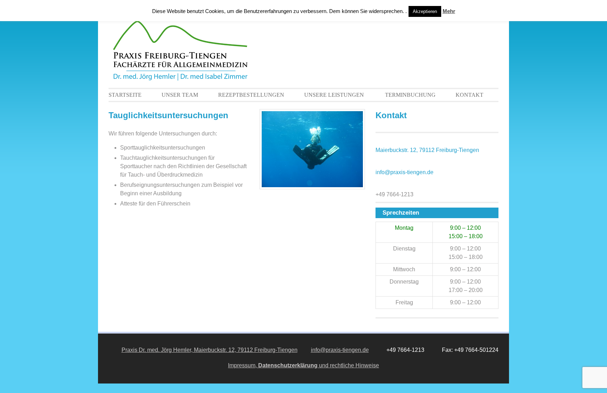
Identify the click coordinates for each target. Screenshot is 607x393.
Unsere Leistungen (334, 95)
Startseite (125, 95)
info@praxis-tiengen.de (404, 172)
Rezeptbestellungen (251, 95)
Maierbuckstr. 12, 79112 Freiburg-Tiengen (427, 150)
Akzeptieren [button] (425, 11)
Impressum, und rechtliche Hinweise (303, 365)
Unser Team (180, 95)
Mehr (449, 11)
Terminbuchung (410, 95)
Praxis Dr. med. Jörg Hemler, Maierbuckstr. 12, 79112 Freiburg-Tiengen (210, 350)
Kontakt (469, 95)
